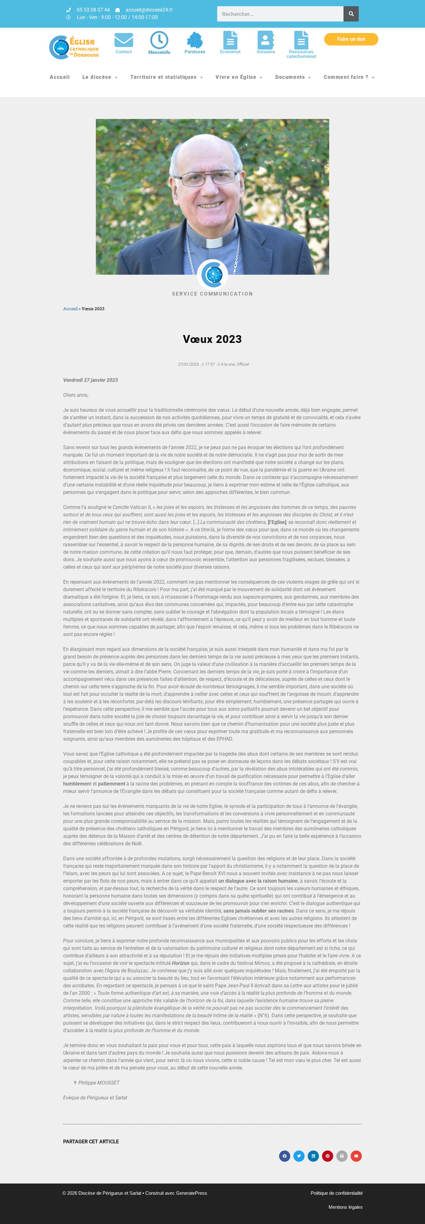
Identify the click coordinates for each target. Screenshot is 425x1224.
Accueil (60, 77)
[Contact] (123, 40)
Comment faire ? (346, 77)
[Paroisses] (194, 40)
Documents (290, 77)
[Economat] (230, 40)
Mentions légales (346, 1207)
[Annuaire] (265, 40)
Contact (124, 52)
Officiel (243, 364)
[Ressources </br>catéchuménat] (301, 40)
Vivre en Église (236, 77)
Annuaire (266, 52)
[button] (284, 1156)
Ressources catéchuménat (301, 54)
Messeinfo (159, 52)
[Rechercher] (351, 13)
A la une (228, 364)
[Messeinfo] (159, 40)
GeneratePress (191, 1193)
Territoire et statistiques (163, 77)
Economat (230, 52)
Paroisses (194, 52)
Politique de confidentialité (337, 1193)
